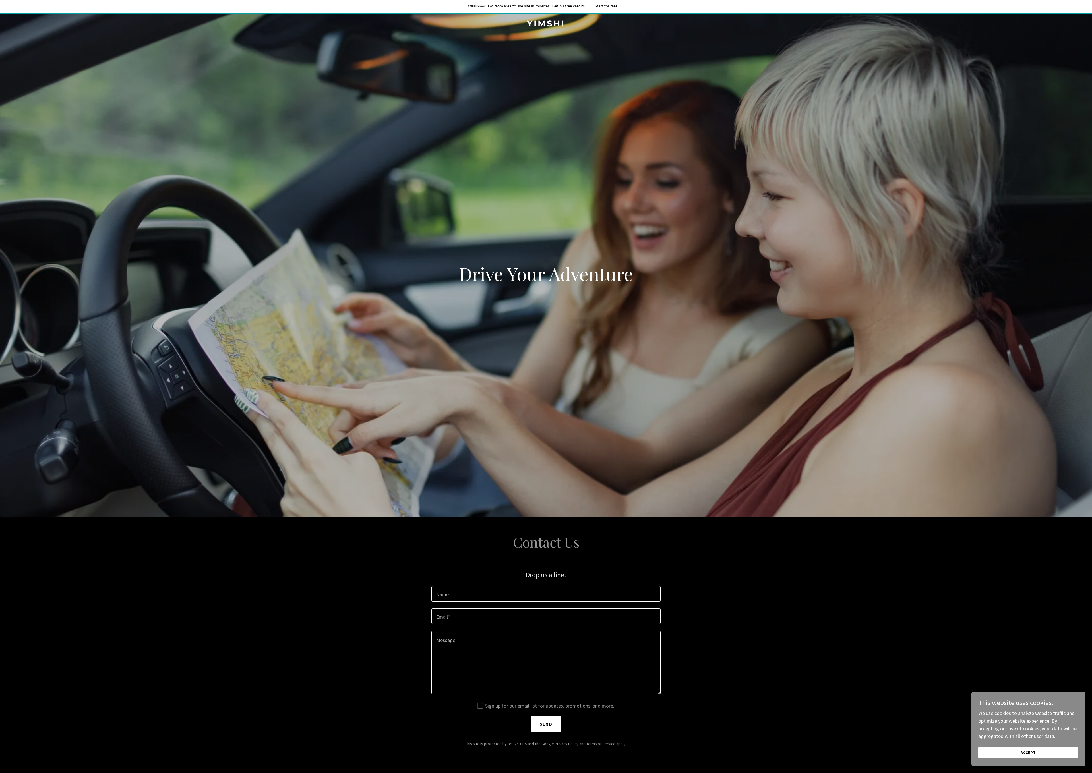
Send (546, 724)
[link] (546, 24)
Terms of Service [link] (600, 743)
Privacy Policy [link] (566, 743)
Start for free (606, 6)
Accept (1028, 752)
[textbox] (545, 594)
